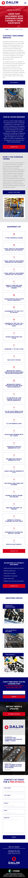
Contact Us (14, 147)
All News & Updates (14, 714)
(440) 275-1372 (16, 853)
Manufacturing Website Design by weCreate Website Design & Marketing (14, 875)
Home (6, 29)
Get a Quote (14, 82)
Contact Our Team (14, 192)
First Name (7, 787)
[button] (25, 3)
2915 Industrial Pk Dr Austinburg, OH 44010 (14, 851)
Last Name (7, 795)
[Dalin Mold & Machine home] (12, 3)
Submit (14, 837)
